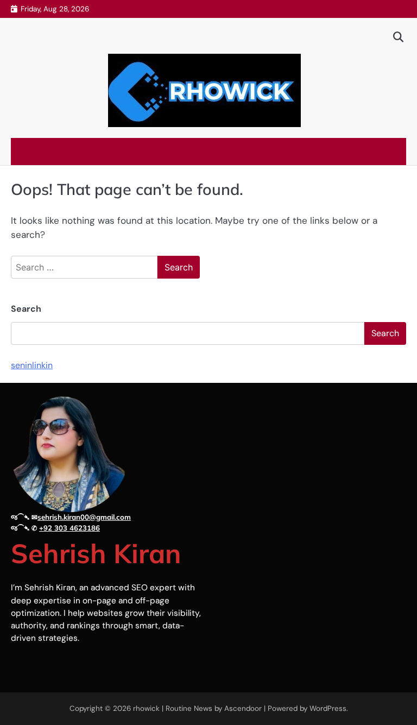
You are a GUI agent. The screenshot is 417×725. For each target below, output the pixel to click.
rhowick (146, 708)
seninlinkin (32, 365)
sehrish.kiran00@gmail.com (84, 517)
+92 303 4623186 (69, 528)
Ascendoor (243, 708)
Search (26, 308)
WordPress (327, 708)
